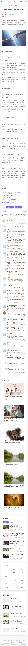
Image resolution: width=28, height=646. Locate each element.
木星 (14, 569)
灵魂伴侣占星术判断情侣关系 (9, 199)
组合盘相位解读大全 (7, 194)
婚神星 (14, 580)
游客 (8, 368)
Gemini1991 (9, 277)
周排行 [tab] (5, 522)
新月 (6, 580)
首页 (3, 5)
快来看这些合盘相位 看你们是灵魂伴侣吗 (12, 192)
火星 (6, 572)
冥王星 (14, 587)
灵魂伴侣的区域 (6, 197)
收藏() (18, 207)
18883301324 (10, 361)
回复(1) (15, 234)
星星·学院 (15, 5)
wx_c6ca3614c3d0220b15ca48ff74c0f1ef (16, 268)
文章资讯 (9, 5)
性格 (14, 572)
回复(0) (15, 248)
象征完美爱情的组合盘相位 (8, 202)
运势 (22, 572)
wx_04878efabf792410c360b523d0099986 (16, 297)
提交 (22, 223)
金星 (22, 580)
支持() (19, 234)
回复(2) (15, 257)
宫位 (22, 583)
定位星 (21, 576)
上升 (22, 569)
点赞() (10, 207)
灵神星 (14, 583)
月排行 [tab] (12, 522)
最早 (15, 226)
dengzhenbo (9, 311)
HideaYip (9, 342)
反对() (20, 242)
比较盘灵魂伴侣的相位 (7, 195)
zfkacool (8, 318)
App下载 (14, 2)
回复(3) (15, 352)
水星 (6, 583)
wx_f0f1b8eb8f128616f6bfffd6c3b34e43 (15, 260)
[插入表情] (7, 223)
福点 (22, 587)
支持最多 (19, 226)
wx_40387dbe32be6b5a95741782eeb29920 (16, 230)
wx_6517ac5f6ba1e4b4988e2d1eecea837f (15, 284)
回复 (13, 242)
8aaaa (8, 349)
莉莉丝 (6, 576)
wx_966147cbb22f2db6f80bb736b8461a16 (16, 290)
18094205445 (10, 333)
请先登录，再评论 (10, 220)
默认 (13, 226)
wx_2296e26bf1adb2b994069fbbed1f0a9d (16, 305)
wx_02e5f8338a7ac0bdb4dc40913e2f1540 (16, 245)
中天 (6, 569)
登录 (26, 2)
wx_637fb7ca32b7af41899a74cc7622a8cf (15, 327)
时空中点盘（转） (6, 201)
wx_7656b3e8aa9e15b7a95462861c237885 (16, 251)
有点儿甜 (9, 237)
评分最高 (23, 226)
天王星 (14, 576)
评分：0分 (23, 235)
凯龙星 (6, 587)
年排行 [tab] (19, 522)
